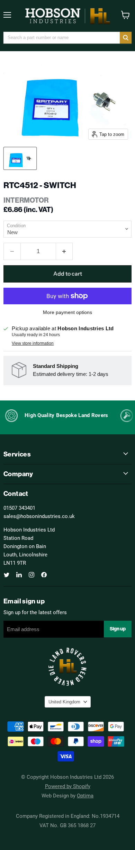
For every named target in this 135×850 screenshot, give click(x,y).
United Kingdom (64, 701)
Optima (85, 795)
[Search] (126, 38)
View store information (33, 343)
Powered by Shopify (67, 786)
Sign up (118, 629)
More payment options (67, 312)
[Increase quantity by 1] (64, 251)
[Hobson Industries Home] (67, 16)
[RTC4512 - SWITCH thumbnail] (20, 158)
